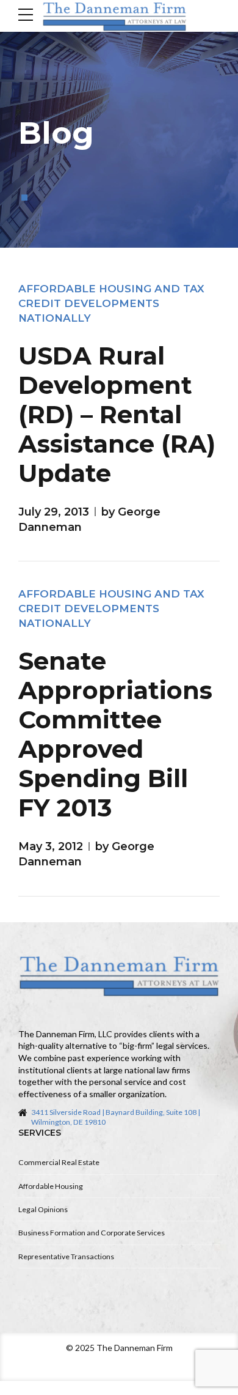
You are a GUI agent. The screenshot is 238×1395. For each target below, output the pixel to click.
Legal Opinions (43, 1209)
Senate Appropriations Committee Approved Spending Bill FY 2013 (115, 734)
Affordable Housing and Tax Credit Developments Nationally (111, 303)
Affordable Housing (50, 1186)
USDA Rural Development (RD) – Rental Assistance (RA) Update (116, 414)
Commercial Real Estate (58, 1162)
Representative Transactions (66, 1256)
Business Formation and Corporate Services (91, 1232)
